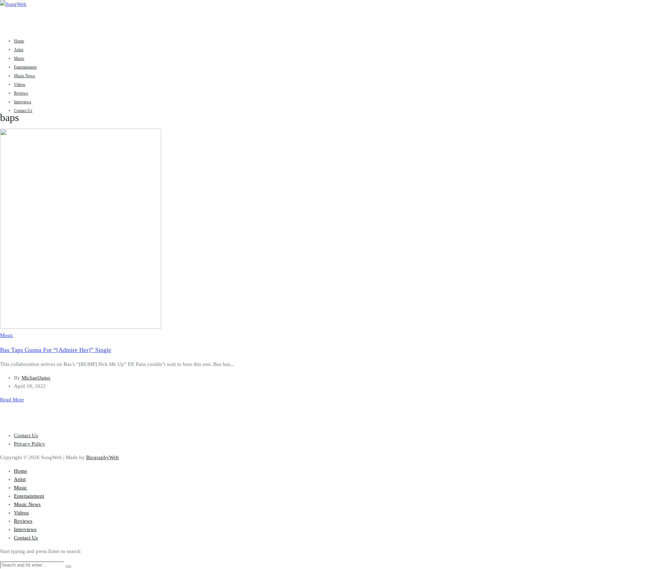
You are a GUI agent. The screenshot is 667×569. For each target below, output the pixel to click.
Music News (24, 75)
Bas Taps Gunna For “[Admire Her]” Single (55, 349)
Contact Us (23, 110)
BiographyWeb (102, 457)
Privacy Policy (29, 444)
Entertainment (25, 67)
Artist (18, 49)
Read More (12, 399)
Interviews (22, 101)
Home (19, 41)
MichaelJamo (36, 377)
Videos (19, 84)
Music (19, 58)
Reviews (21, 93)
